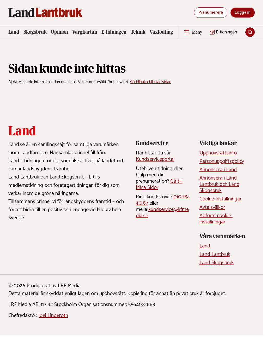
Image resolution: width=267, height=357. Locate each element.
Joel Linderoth (53, 315)
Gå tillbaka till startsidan (150, 81)
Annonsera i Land (218, 169)
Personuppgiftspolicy (221, 161)
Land (13, 32)
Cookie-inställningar (220, 199)
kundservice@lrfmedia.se (162, 212)
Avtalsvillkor (212, 207)
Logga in (243, 12)
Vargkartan (84, 32)
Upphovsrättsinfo (218, 153)
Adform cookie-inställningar (216, 218)
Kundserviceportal (155, 159)
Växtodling (161, 32)
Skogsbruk (35, 32)
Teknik (138, 32)
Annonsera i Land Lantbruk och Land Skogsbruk (219, 184)
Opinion (59, 32)
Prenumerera (210, 12)
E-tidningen (113, 32)
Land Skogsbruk (216, 262)
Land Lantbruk (214, 254)
